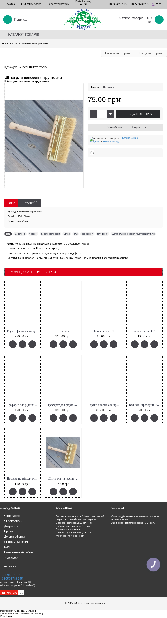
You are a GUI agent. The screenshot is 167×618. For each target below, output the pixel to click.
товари (33, 233)
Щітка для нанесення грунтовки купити (133, 233)
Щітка (67, 233)
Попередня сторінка (117, 53)
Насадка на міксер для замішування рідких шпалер (23, 479)
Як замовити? (13, 521)
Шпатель (63, 331)
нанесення (87, 233)
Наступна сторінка (150, 53)
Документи (11, 526)
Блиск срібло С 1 (144, 331)
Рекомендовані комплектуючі (33, 272)
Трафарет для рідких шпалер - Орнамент (23, 405)
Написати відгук (112, 141)
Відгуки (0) (29, 203)
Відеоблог (11, 557)
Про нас (9, 531)
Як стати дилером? (16, 541)
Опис (11, 203)
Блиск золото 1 (104, 331)
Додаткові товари (50, 233)
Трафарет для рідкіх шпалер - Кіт (64, 405)
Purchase (6, 616)
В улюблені (114, 127)
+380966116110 (11, 575)
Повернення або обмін (18, 552)
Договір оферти (14, 536)
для (76, 233)
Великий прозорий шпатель (145, 405)
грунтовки (102, 233)
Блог (7, 547)
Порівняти (139, 127)
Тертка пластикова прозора (104, 405)
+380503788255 (11, 578)
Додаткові (20, 233)
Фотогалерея (12, 515)
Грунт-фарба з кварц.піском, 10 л (23, 331)
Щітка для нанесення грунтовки (64, 479)
